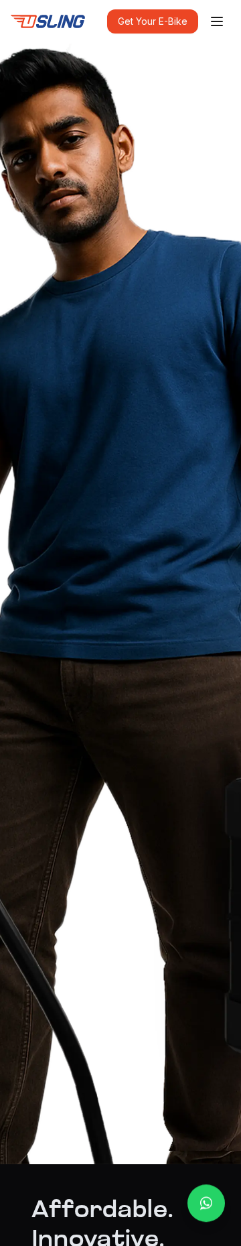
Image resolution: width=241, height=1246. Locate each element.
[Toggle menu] (217, 21)
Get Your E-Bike (152, 21)
